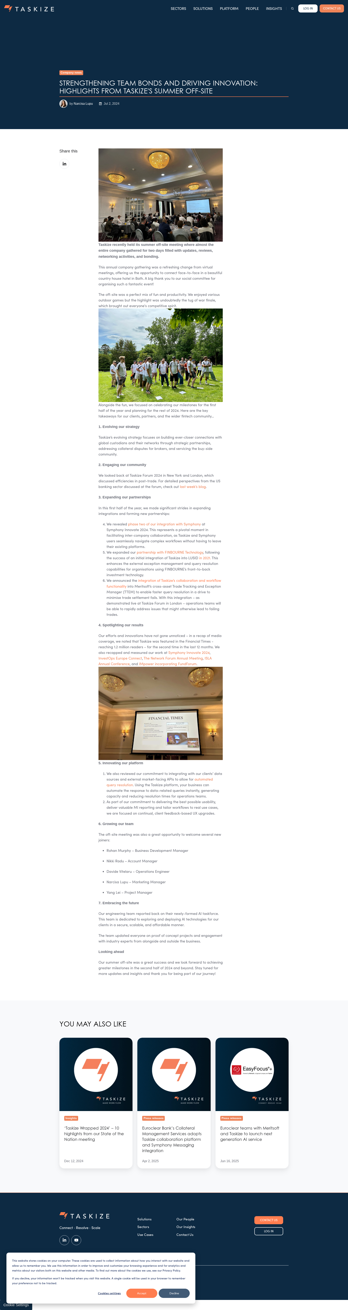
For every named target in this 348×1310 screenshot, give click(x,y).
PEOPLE (252, 8)
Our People (185, 1219)
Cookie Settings (16, 1305)
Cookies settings (109, 1293)
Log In (308, 8)
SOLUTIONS (203, 8)
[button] (292, 8)
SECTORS (178, 8)
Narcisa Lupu (83, 103)
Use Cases (145, 1234)
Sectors (143, 1226)
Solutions (144, 1219)
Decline (174, 1293)
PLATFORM (229, 8)
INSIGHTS (274, 8)
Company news (71, 72)
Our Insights (185, 1226)
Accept (141, 1293)
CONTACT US (332, 8)
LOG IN (268, 1231)
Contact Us (184, 1234)
